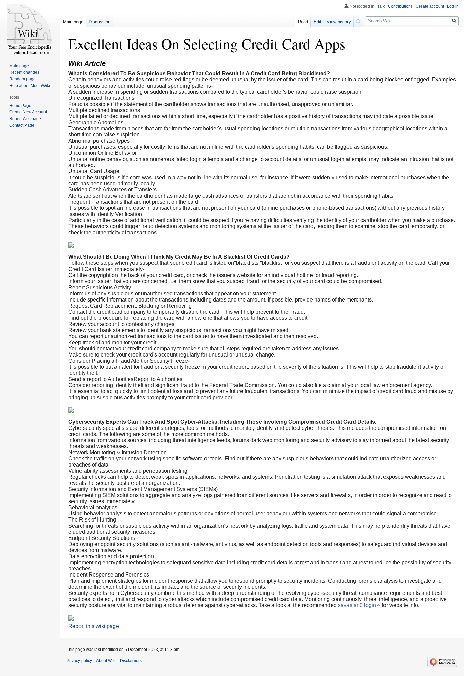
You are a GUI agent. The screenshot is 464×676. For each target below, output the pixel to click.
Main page (73, 21)
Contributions (400, 6)
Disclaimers (131, 660)
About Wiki (106, 660)
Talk (381, 6)
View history (339, 21)
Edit (317, 21)
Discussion (99, 21)
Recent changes (24, 72)
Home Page (20, 105)
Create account (430, 6)
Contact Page (21, 125)
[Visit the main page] (30, 27)
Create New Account (28, 112)
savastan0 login (357, 605)
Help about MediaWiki (29, 85)
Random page (22, 79)
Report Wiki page (25, 118)
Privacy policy (79, 660)
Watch (358, 20)
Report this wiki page (93, 626)
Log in (453, 6)
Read (303, 21)
